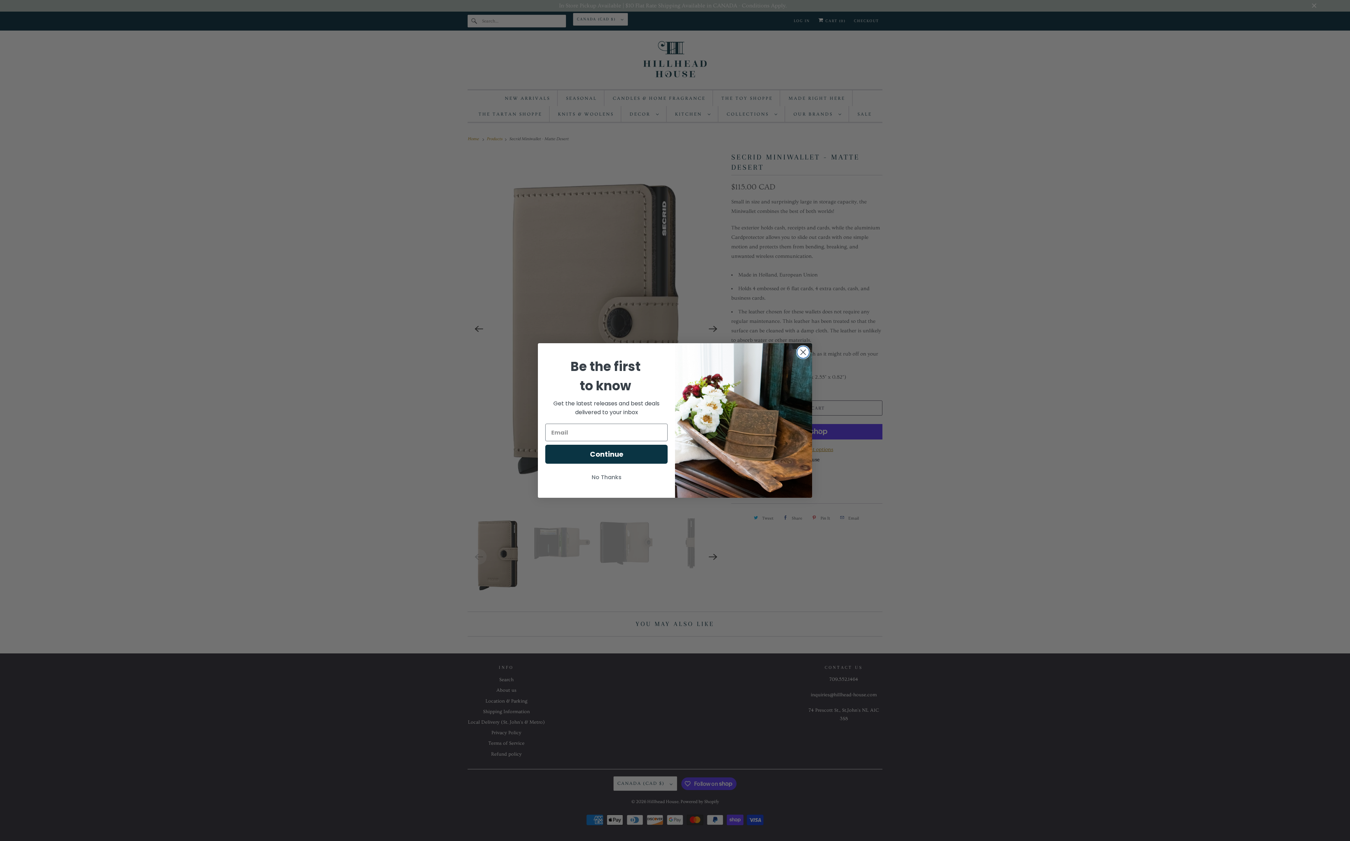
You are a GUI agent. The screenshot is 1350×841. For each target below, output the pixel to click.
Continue (606, 454)
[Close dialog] (803, 352)
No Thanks (607, 477)
